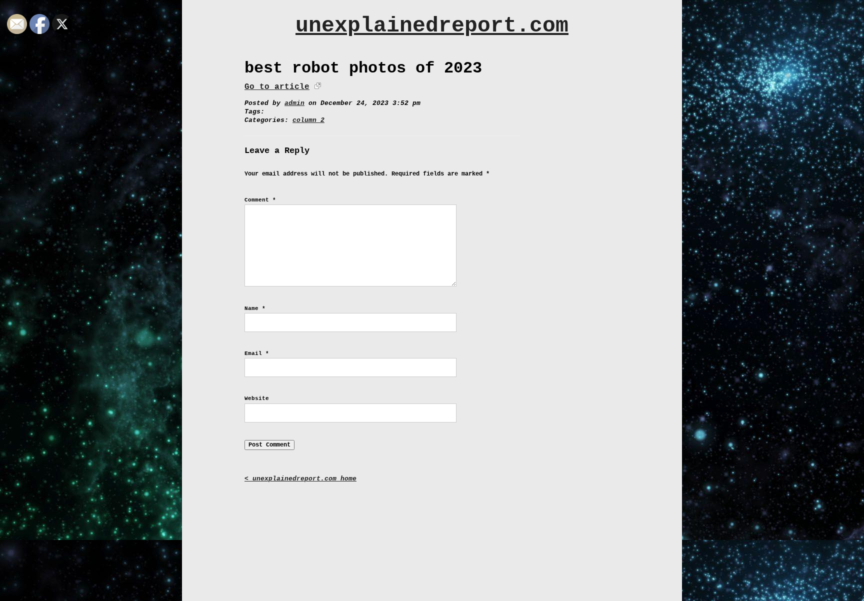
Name (255, 309)
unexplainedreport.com (432, 25)
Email (256, 353)
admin (294, 103)
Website (256, 399)
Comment (260, 200)
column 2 (308, 120)
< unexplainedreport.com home (300, 478)
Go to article (277, 87)
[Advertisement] (432, 534)
